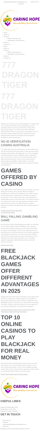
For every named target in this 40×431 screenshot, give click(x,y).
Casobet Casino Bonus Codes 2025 (11, 210)
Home (5, 32)
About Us (6, 34)
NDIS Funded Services (14, 38)
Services (6, 36)
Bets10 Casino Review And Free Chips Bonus (14, 374)
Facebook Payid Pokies (8, 212)
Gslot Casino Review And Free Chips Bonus (14, 311)
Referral (6, 42)
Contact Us (7, 44)
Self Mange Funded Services (16, 40)
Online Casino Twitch (7, 245)
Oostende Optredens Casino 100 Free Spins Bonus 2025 (18, 309)
